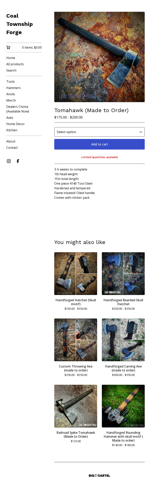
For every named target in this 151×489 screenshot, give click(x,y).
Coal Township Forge (19, 24)
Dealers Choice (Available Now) (17, 108)
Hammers (13, 88)
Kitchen (11, 130)
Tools (10, 81)
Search (11, 70)
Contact (12, 147)
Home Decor (15, 124)
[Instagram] (8, 161)
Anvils (10, 94)
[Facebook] (17, 161)
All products (15, 64)
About (10, 141)
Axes (9, 117)
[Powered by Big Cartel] (99, 475)
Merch (11, 100)
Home (10, 58)
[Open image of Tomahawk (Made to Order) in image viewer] (99, 57)
